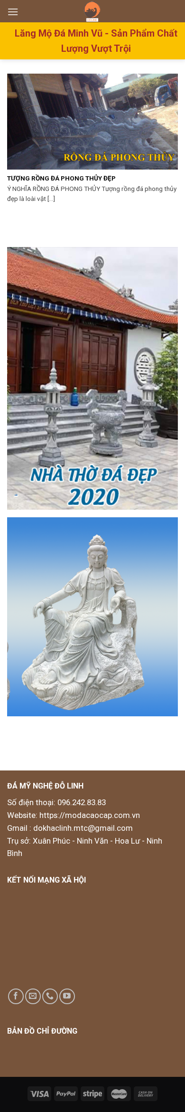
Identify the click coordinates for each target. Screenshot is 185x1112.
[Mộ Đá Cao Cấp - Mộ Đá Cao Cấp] (92, 11)
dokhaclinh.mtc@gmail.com (83, 828)
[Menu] (12, 11)
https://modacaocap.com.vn (88, 815)
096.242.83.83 (81, 802)
